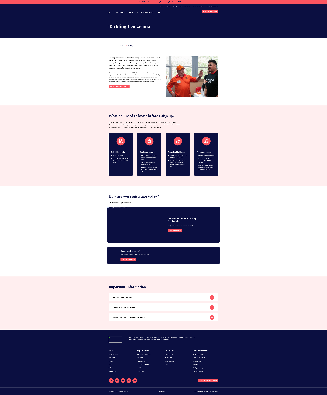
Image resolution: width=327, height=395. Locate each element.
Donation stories (141, 361)
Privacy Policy (161, 391)
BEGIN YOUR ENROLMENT (119, 86)
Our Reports (112, 357)
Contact (111, 361)
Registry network (113, 354)
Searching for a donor (199, 357)
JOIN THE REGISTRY (210, 11)
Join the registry (141, 371)
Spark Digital (214, 391)
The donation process (146, 12)
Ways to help (168, 357)
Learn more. (185, 2)
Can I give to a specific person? (124, 307)
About (161, 6)
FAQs (158, 12)
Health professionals (213, 6)
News (168, 6)
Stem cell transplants (198, 354)
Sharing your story (198, 368)
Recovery (195, 364)
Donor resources (169, 361)
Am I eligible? (140, 368)
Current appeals (169, 354)
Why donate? (140, 357)
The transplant (197, 361)
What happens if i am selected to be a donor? (129, 317)
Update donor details (185, 6)
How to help (132, 12)
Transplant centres (198, 371)
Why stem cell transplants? (144, 354)
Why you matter (120, 12)
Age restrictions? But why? (123, 297)
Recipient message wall (143, 364)
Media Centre (112, 371)
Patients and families (198, 6)
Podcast (175, 6)
